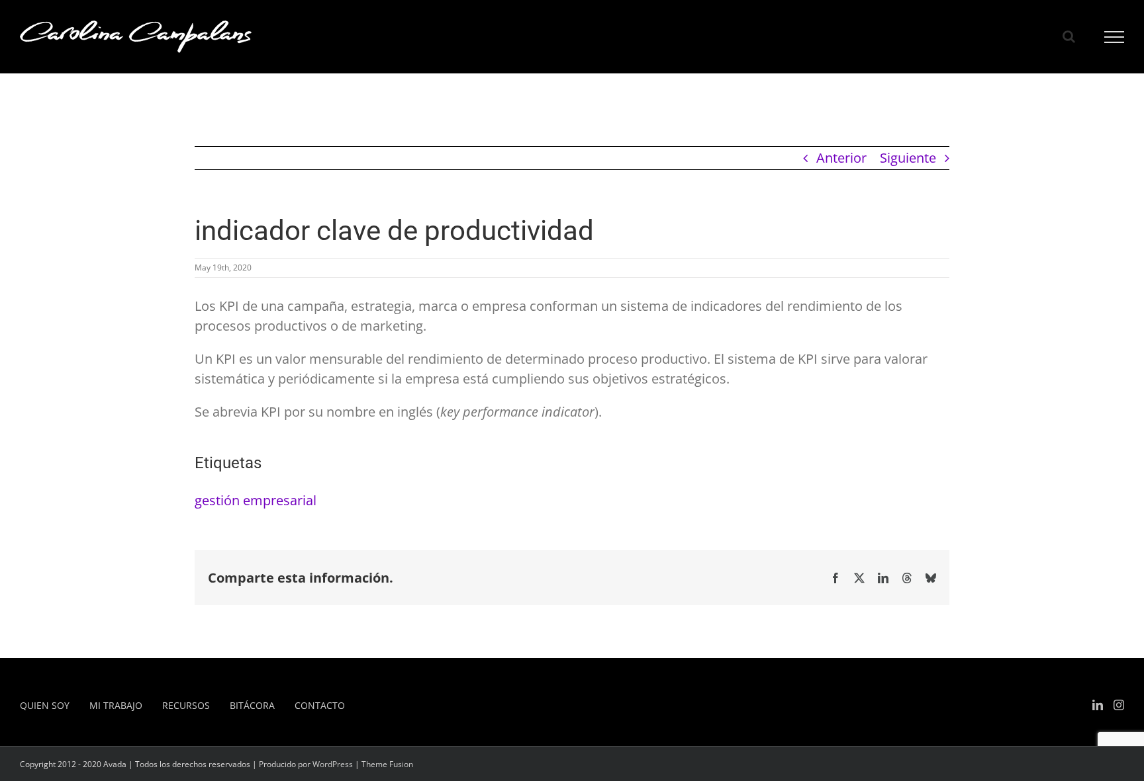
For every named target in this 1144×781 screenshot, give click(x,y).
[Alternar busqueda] (1069, 36)
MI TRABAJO (115, 705)
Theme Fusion (387, 764)
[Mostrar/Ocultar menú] (1114, 37)
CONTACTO (320, 705)
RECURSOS (186, 705)
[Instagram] (1119, 705)
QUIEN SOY (45, 705)
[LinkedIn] (1097, 705)
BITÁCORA (252, 705)
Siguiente (908, 158)
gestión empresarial (255, 500)
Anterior (841, 158)
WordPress (332, 764)
